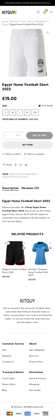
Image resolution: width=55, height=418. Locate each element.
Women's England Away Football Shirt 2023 (38, 272)
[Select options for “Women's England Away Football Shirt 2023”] (50, 248)
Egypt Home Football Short (23, 174)
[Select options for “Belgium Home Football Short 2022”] (24, 248)
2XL (35, 112)
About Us (33, 356)
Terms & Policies (37, 378)
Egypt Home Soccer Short (15, 177)
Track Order (8, 378)
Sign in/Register (37, 350)
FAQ (4, 350)
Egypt (5, 24)
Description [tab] (10, 188)
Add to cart (40, 135)
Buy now (27, 145)
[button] (48, 32)
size (4, 106)
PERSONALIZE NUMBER (20, 119)
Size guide (47, 105)
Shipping (6, 356)
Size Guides (35, 390)
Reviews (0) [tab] (30, 188)
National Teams (18, 21)
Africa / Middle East (38, 21)
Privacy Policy (36, 362)
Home (5, 21)
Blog (4, 390)
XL (27, 112)
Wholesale (34, 384)
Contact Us (8, 362)
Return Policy (9, 384)
